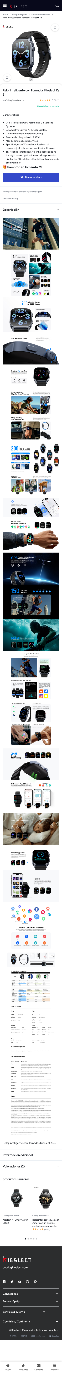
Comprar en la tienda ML (25, 167)
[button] (55, 27)
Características (11, 114)
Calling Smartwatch (14, 100)
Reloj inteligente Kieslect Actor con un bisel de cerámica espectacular (45, 1223)
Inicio (5, 14)
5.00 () (55, 100)
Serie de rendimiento (40, 14)
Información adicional (18, 1155)
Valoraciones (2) (14, 1166)
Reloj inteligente (19, 14)
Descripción (11, 210)
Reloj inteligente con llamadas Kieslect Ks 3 (29, 1143)
